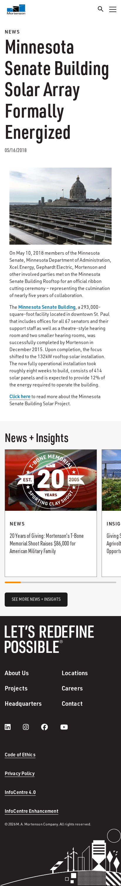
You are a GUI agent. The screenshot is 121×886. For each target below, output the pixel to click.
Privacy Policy (20, 773)
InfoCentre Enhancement (31, 811)
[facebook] (50, 727)
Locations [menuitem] (75, 673)
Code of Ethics (20, 754)
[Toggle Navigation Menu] (112, 9)
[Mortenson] (16, 9)
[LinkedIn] (13, 727)
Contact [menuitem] (72, 703)
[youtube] (64, 727)
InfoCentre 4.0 (20, 792)
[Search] (100, 10)
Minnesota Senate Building (46, 307)
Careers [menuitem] (72, 688)
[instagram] (32, 727)
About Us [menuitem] (17, 673)
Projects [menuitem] (16, 688)
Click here (20, 396)
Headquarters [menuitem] (23, 703)
